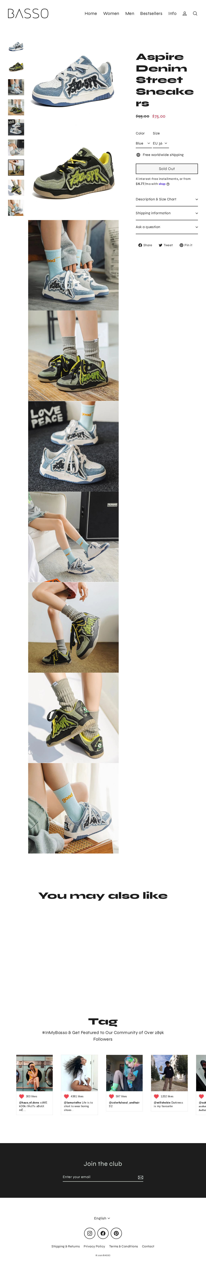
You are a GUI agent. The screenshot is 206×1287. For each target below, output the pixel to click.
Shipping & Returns (66, 1246)
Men (129, 13)
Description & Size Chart (156, 199)
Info (172, 13)
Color (140, 133)
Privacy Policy (94, 1246)
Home (91, 13)
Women (111, 13)
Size (156, 133)
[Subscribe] (140, 1177)
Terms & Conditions (123, 1246)
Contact (148, 1246)
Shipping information (153, 213)
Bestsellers (151, 13)
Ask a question (148, 227)
